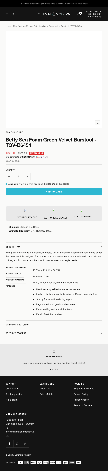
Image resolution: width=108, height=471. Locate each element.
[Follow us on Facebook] (9, 443)
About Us (45, 388)
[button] (54, 157)
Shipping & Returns (17, 324)
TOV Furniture (14, 132)
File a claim (12, 399)
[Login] (72, 14)
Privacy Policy (81, 399)
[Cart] (78, 14)
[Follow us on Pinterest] (25, 443)
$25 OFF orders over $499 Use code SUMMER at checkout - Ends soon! (54, 3)
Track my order (14, 394)
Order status (12, 388)
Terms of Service (83, 405)
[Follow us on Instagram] (17, 443)
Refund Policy (81, 394)
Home (8, 26)
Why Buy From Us (16, 333)
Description (13, 247)
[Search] (13, 14)
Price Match (46, 394)
